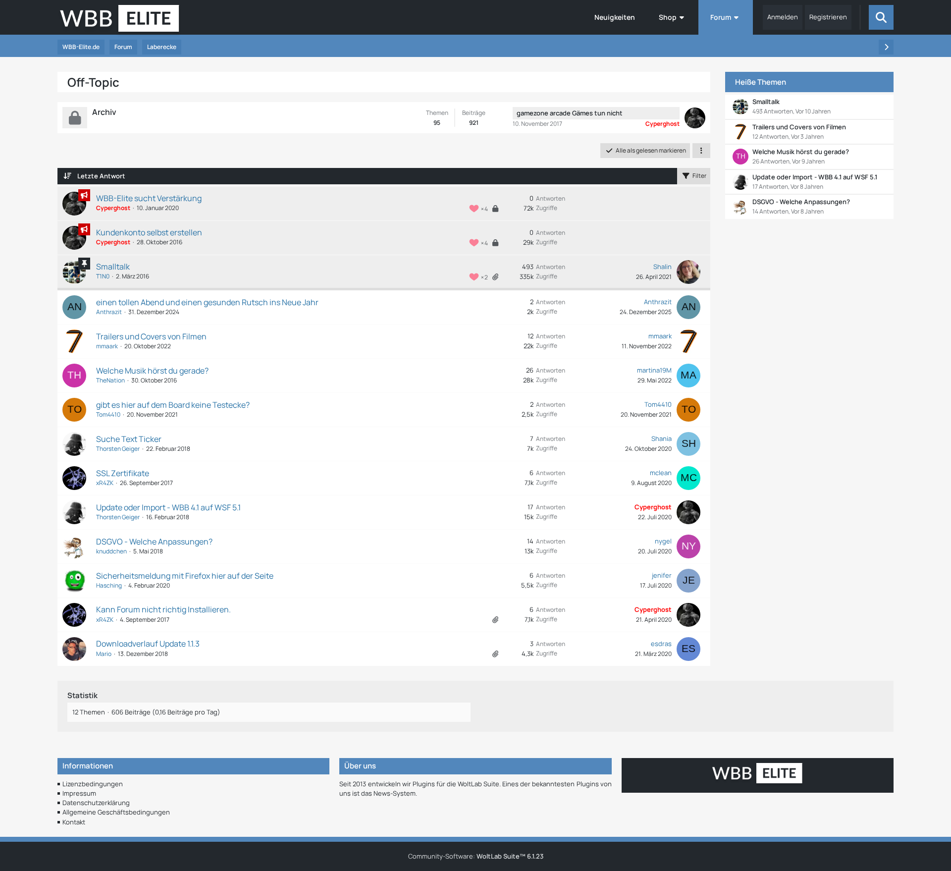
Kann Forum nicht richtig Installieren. (163, 609)
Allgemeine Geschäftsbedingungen (116, 812)
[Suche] (881, 17)
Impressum (79, 793)
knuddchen (111, 551)
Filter (699, 175)
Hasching (109, 585)
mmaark (107, 346)
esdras (661, 643)
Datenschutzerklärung (96, 802)
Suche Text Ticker (128, 439)
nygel (663, 541)
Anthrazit (109, 312)
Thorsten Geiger (118, 448)
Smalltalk (113, 266)
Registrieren (828, 16)
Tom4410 (108, 414)
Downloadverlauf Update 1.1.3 (148, 643)
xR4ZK (104, 483)
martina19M (654, 370)
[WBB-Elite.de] (119, 21)
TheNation (110, 380)
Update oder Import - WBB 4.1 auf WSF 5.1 (168, 507)
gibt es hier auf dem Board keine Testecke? (173, 404)
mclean (661, 472)
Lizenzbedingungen (92, 783)
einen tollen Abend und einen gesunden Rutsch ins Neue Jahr (207, 302)
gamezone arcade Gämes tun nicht (570, 113)
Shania (661, 438)
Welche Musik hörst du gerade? (152, 370)
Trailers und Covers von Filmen (151, 336)
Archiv (104, 112)
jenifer (662, 575)
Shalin (662, 266)
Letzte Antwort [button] (101, 175)
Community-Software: (475, 856)
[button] (701, 150)
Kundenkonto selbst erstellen (149, 232)
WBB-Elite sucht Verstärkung (149, 198)
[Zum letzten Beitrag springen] (688, 272)
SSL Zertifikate (122, 473)
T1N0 (102, 276)
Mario (103, 654)
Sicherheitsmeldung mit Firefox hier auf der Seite (184, 575)
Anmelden (782, 16)
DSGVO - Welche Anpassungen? (154, 541)
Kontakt (73, 821)
